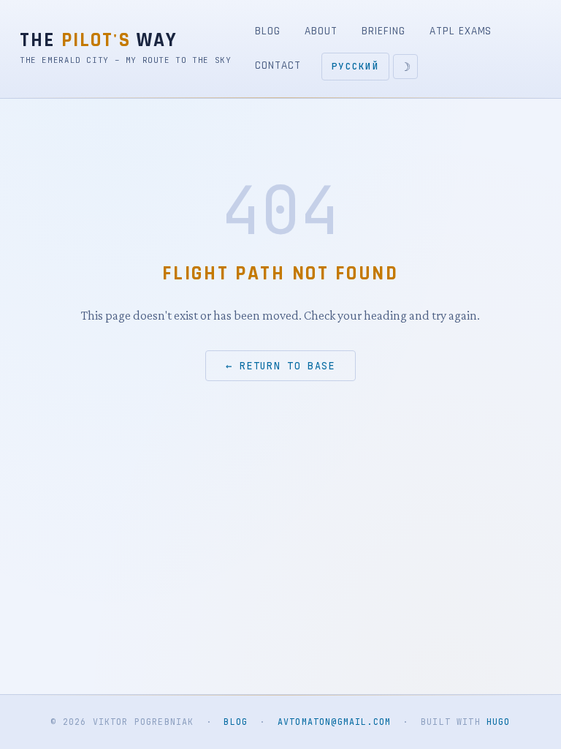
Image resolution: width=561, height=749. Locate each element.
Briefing (383, 31)
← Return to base (280, 365)
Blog (267, 31)
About (321, 31)
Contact (277, 65)
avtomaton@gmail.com (334, 722)
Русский (355, 66)
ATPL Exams (461, 31)
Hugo (498, 722)
